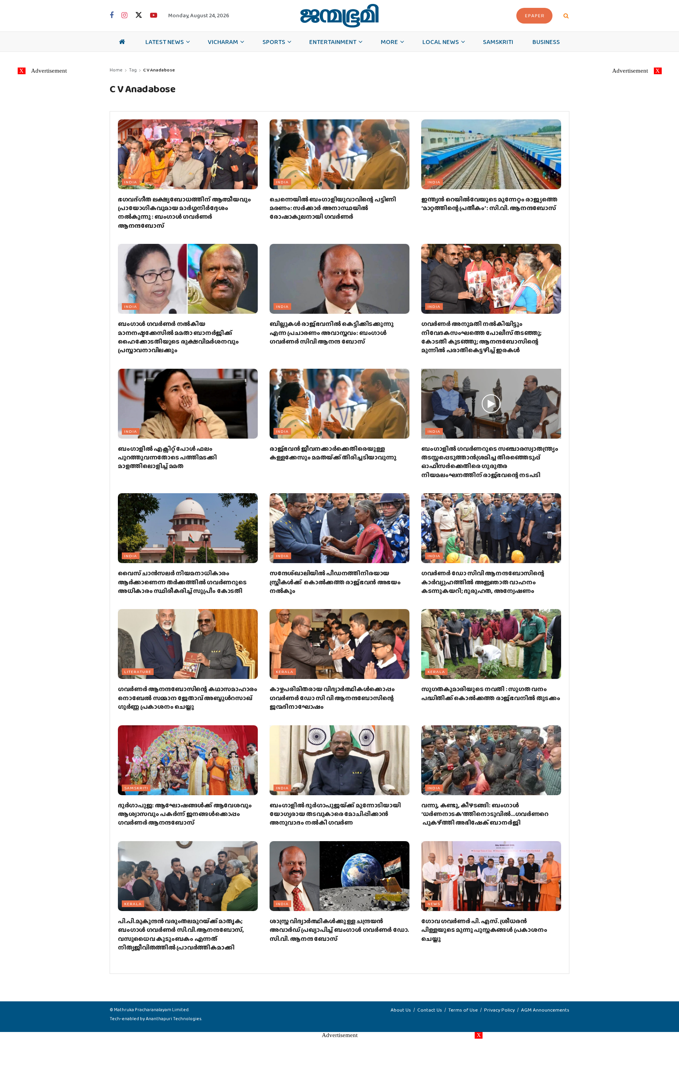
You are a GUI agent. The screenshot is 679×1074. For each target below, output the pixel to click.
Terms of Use (463, 1010)
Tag (133, 69)
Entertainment (332, 41)
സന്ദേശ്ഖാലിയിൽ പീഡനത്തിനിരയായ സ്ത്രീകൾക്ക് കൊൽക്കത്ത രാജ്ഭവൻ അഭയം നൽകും (335, 582)
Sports (273, 41)
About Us (401, 1010)
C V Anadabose (159, 69)
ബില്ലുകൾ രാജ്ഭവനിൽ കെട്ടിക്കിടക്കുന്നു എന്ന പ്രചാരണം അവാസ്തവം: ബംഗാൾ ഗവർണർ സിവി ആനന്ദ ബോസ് (331, 332)
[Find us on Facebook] (112, 15)
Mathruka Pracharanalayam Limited (151, 1009)
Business (546, 41)
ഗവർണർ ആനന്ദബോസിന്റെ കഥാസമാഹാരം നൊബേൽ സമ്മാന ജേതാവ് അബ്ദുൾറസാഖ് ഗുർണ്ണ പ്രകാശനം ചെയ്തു (187, 697)
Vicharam (223, 41)
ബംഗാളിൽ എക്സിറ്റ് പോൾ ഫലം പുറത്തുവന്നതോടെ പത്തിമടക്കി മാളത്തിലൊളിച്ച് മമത (167, 457)
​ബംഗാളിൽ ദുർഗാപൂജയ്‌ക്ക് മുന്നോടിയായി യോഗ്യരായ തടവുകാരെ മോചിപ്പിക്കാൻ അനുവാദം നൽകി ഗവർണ (335, 814)
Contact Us (429, 1010)
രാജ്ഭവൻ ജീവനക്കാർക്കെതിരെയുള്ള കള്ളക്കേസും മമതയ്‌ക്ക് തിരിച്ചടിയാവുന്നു (333, 453)
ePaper (535, 15)
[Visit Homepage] (339, 15)
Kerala (285, 671)
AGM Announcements (545, 1010)
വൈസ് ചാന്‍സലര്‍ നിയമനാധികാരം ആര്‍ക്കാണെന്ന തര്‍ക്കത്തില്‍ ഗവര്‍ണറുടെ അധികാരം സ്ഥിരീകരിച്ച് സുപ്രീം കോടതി (182, 582)
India (130, 182)
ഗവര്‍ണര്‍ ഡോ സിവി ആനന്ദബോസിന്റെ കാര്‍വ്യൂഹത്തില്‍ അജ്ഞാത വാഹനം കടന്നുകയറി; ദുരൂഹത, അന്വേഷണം (482, 582)
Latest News (164, 41)
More (389, 41)
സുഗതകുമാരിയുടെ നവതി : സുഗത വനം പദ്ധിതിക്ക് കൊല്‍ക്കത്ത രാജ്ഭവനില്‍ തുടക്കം (490, 693)
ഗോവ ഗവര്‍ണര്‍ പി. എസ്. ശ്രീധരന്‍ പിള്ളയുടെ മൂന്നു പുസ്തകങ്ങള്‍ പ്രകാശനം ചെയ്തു (484, 930)
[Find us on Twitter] (138, 15)
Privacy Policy (499, 1010)
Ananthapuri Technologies (174, 1018)
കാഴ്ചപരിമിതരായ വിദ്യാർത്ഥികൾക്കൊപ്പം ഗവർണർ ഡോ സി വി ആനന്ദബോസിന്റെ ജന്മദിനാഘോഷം (332, 697)
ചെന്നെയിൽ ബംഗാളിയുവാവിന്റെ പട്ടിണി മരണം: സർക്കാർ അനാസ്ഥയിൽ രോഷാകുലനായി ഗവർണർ (333, 208)
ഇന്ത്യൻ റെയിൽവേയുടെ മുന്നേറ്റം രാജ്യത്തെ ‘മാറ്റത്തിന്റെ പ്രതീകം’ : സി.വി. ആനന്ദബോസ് (489, 203)
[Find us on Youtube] (153, 15)
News (434, 903)
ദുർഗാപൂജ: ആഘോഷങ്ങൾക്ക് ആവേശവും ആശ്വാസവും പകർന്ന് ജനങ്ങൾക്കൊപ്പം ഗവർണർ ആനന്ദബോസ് (184, 814)
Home (116, 69)
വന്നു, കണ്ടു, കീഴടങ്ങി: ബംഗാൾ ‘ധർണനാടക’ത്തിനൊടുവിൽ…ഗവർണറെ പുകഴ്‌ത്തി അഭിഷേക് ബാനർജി (485, 814)
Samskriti (498, 41)
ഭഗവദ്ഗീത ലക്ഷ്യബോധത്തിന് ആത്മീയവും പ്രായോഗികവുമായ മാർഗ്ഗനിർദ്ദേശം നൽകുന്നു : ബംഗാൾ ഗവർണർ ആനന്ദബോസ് (184, 212)
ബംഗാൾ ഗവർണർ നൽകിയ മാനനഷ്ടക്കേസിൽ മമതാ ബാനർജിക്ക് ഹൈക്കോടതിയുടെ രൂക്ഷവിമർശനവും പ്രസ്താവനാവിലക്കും (178, 337)
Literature (137, 671)
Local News (440, 41)
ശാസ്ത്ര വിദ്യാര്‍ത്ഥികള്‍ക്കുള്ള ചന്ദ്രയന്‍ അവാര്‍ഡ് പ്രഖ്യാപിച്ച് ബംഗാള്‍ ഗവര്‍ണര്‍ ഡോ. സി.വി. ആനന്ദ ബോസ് (339, 930)
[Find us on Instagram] (124, 15)
